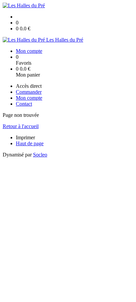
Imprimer (25, 137)
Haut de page (30, 143)
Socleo (40, 154)
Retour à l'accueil (21, 126)
